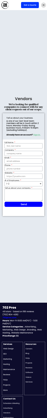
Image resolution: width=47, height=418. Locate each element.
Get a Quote (30, 5)
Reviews (6, 374)
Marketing (7, 359)
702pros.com (9, 317)
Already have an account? (23, 134)
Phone (8, 165)
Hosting (6, 364)
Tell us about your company (18, 188)
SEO (5, 354)
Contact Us (9, 398)
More (5, 390)
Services (7, 344)
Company (9, 150)
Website (9, 173)
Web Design (8, 348)
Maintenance (9, 369)
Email (7, 157)
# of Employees (12, 180)
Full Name (9, 142)
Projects (6, 385)
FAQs (5, 380)
